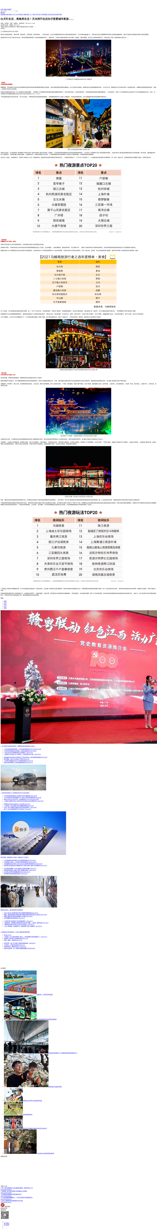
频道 (5, 9)
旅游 (5, 601)
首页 (2, 9)
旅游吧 (9, 9)
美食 (5, 608)
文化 (5, 606)
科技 (5, 604)
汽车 (5, 603)
